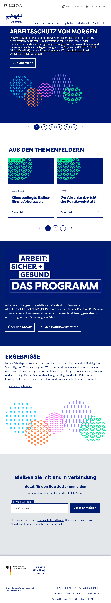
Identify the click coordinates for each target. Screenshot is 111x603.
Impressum (93, 593)
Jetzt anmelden (85, 508)
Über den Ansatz (20, 327)
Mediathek (84, 23)
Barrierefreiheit (75, 593)
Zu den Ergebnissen (20, 386)
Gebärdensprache (74, 6)
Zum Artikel (17, 212)
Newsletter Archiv (66, 588)
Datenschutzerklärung (51, 520)
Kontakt (56, 599)
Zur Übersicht (23, 63)
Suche (96, 23)
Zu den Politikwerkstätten (59, 327)
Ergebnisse (68, 23)
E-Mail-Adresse (23, 502)
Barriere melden (90, 599)
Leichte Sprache (97, 6)
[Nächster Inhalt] (82, 127)
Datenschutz (71, 599)
